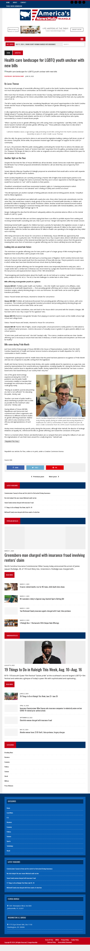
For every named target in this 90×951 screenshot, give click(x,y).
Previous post (38, 477)
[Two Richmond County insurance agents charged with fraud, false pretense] (11, 613)
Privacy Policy (65, 940)
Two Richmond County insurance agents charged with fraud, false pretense (45, 611)
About (15, 2)
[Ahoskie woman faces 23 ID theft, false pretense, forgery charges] (11, 734)
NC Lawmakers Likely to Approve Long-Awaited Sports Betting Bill (42, 599)
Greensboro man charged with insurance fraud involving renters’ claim (44, 557)
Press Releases (8, 785)
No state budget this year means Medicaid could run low (20, 498)
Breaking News (8, 752)
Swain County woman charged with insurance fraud (19, 502)
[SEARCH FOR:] (73, 44)
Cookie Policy (75, 940)
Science (6, 771)
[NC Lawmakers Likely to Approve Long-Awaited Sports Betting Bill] (11, 601)
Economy (6, 762)
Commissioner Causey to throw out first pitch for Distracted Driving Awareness (27, 493)
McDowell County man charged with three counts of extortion (21, 512)
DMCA (57, 940)
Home (8, 2)
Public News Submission (14, 6)
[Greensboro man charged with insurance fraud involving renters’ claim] (45, 548)
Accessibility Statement (65, 942)
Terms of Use (49, 940)
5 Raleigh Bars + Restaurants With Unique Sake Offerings (39, 623)
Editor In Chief (18, 76)
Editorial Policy (51, 942)
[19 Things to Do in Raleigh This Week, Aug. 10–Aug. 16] (45, 662)
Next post (53, 477)
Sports (9, 841)
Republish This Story (12, 441)
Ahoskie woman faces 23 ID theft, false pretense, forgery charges (42, 732)
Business (7, 757)
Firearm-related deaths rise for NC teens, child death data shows (42, 587)
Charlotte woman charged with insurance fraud (36, 720)
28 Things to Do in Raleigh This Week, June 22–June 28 (39, 696)
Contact (23, 2)
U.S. (8, 817)
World (6, 776)
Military (6, 781)
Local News (10, 813)
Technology (10, 846)
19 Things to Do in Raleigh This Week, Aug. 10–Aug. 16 (43, 669)
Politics (6, 766)
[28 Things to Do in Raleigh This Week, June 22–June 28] (11, 698)
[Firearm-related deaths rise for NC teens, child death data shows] (11, 589)
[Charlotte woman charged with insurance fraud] (11, 722)
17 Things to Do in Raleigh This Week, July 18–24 (18, 507)
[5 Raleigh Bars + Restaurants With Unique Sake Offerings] (11, 625)
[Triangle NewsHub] (45, 15)
